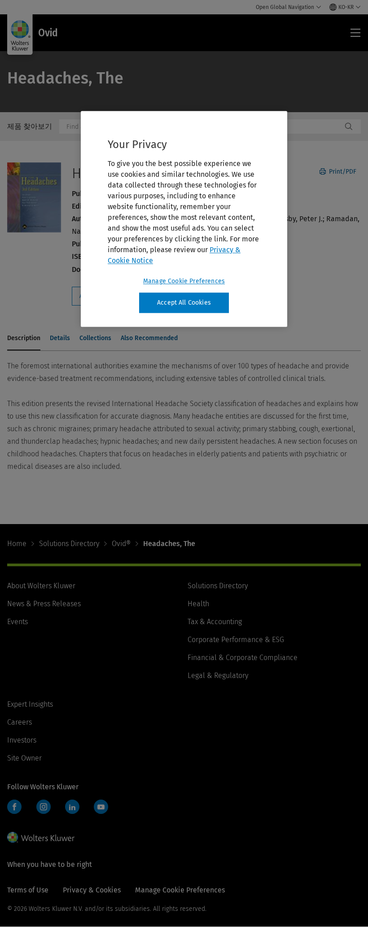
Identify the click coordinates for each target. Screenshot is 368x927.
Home (16, 543)
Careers (19, 722)
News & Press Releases (44, 603)
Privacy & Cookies (92, 890)
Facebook (14, 807)
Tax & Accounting (215, 621)
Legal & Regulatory (218, 675)
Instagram (43, 807)
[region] (184, 219)
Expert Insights (30, 704)
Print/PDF (341, 171)
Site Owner (24, 758)
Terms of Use (27, 890)
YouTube (101, 807)
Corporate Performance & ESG (236, 639)
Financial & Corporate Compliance (243, 657)
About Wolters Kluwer (41, 586)
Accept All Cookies (184, 302)
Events (17, 621)
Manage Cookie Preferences (184, 281)
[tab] (23, 338)
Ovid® (121, 543)
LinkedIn (72, 807)
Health (198, 603)
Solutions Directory (69, 543)
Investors (21, 740)
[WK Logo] (40, 837)
